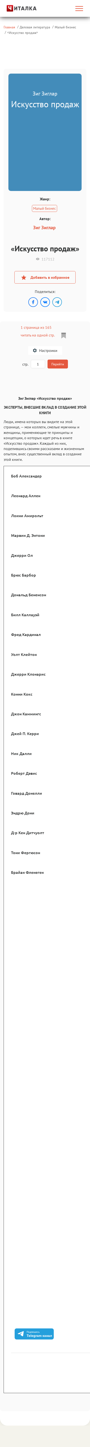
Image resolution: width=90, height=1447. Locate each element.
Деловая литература (35, 27)
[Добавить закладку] (63, 335)
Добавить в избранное (49, 277)
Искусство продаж (22, 32)
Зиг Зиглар (44, 227)
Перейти (57, 364)
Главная (9, 27)
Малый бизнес (65, 27)
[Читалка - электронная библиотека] (15, 8)
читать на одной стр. (37, 335)
